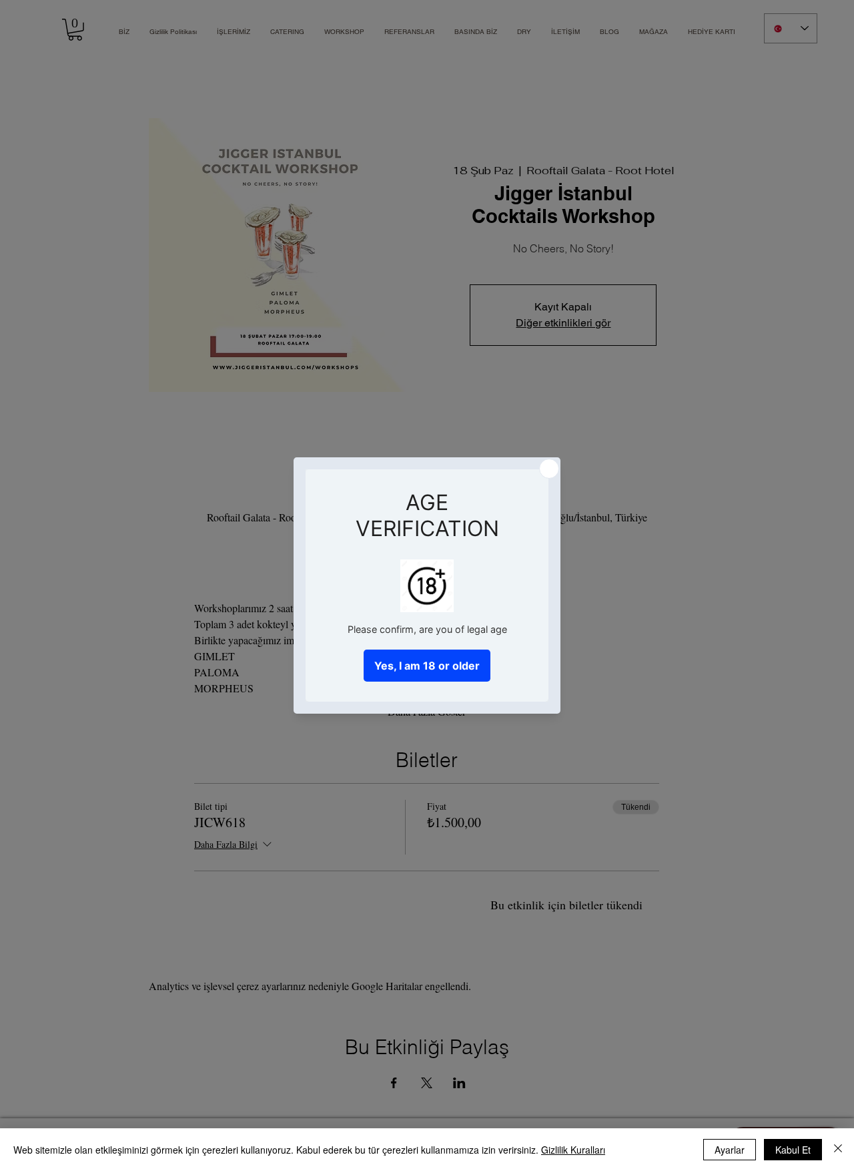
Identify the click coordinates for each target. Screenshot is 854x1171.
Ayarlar (730, 1149)
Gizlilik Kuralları (573, 1149)
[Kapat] (838, 1149)
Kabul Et (793, 1149)
